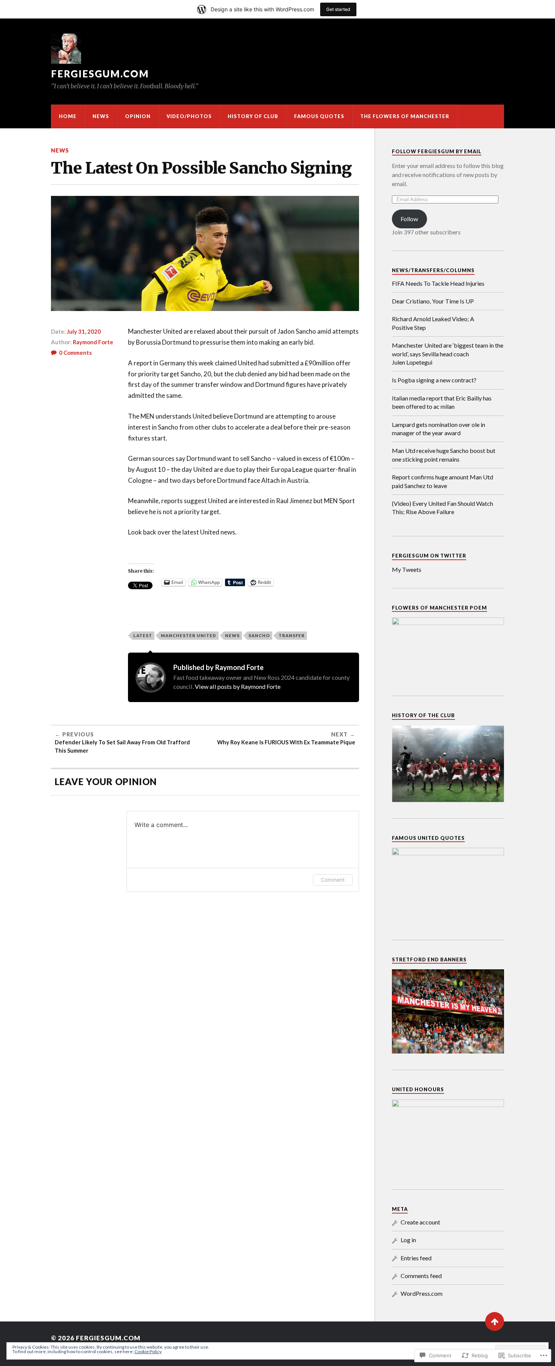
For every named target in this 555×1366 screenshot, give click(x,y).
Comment (333, 879)
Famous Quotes (319, 116)
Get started (338, 9)
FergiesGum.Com (100, 73)
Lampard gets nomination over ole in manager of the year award (438, 428)
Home (68, 116)
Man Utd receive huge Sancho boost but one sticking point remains (443, 454)
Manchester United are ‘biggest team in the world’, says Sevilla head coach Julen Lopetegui (447, 354)
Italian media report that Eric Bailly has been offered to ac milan (442, 402)
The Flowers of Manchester (404, 116)
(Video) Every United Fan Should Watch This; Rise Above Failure (442, 507)
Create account (420, 1222)
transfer (292, 635)
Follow (409, 218)
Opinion (138, 116)
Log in (408, 1239)
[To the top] (494, 1321)
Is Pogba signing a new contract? (434, 379)
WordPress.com (421, 1293)
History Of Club (253, 116)
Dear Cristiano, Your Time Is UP (433, 301)
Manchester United (188, 635)
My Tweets (406, 569)
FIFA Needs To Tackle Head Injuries (438, 283)
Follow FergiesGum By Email (436, 151)
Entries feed (416, 1257)
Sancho (259, 635)
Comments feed (421, 1275)
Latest (142, 635)
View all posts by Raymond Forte (238, 686)
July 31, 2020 (84, 331)
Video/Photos (189, 116)
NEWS (100, 116)
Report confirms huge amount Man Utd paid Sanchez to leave (442, 481)
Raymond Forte (93, 342)
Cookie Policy (148, 1351)
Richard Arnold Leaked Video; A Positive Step (433, 323)
